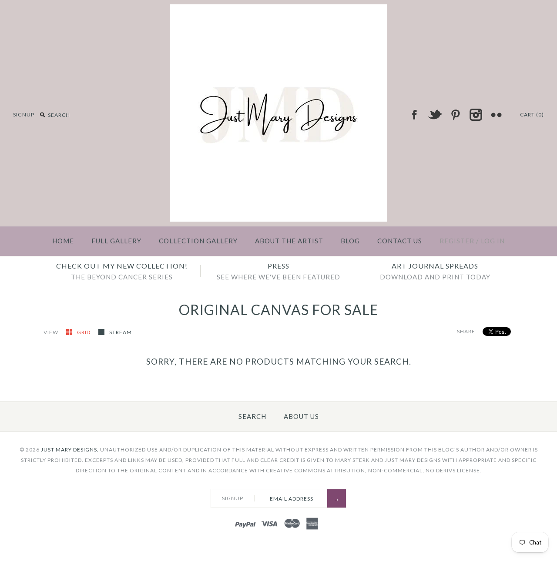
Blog (350, 241)
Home (63, 241)
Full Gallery (116, 241)
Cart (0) (532, 114)
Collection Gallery (198, 241)
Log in (493, 241)
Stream (120, 332)
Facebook (414, 114)
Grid (84, 332)
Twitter (434, 114)
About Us (301, 416)
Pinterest (455, 114)
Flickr (496, 114)
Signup (23, 114)
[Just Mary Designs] (278, 9)
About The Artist (289, 241)
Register (457, 241)
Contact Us (399, 241)
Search (252, 416)
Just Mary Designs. (70, 449)
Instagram (475, 114)
